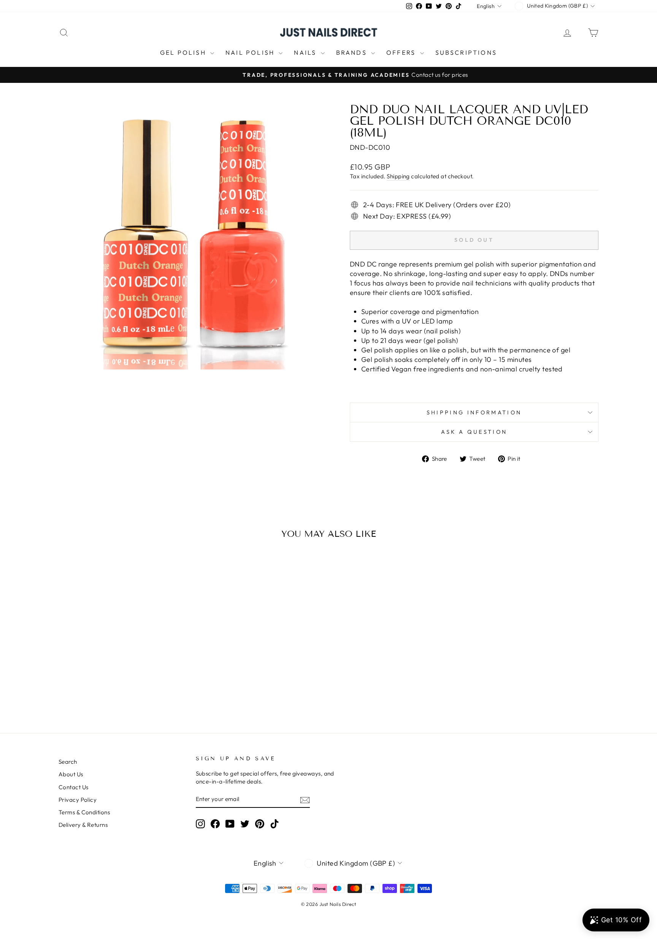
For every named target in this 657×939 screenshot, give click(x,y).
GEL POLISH (184, 52)
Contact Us (74, 787)
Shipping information (474, 412)
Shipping (398, 176)
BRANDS (352, 52)
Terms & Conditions (84, 812)
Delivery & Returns (83, 824)
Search (68, 761)
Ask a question (474, 431)
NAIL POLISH (251, 52)
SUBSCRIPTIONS (466, 52)
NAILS (306, 52)
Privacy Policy (78, 799)
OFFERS (402, 52)
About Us (71, 774)
